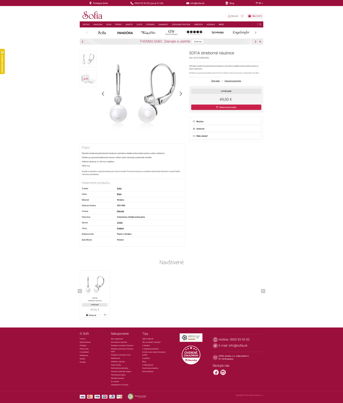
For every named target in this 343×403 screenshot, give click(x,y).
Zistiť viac (221, 42)
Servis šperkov (148, 371)
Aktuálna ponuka (117, 378)
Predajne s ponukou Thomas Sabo (122, 350)
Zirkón (120, 223)
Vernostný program (118, 375)
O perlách (146, 358)
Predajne (83, 345)
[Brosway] (218, 33)
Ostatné (120, 228)
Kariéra (82, 359)
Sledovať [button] (92, 315)
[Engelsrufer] (241, 33)
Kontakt (83, 362)
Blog (144, 362)
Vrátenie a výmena (118, 362)
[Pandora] (125, 33)
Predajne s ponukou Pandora (122, 345)
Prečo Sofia (84, 349)
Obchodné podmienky (119, 368)
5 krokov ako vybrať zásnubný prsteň (153, 353)
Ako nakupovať (117, 339)
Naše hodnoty (85, 342)
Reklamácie (115, 358)
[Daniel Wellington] (171, 33)
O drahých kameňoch (150, 349)
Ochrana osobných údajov (121, 371)
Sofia (119, 188)
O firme (82, 339)
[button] (105, 315)
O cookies (115, 382)
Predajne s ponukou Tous (121, 355)
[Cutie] (194, 33)
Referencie (84, 355)
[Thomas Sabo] (148, 33)
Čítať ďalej (215, 81)
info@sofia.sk (238, 345)
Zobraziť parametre (232, 81)
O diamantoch (147, 365)
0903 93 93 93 (240, 339)
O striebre (146, 345)
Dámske (120, 211)
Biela (119, 194)
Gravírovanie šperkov (150, 368)
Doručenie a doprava (119, 342)
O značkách (84, 352)
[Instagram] (223, 373)
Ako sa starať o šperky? (151, 342)
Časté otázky (116, 365)
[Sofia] (92, 14)
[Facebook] (216, 373)
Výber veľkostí (147, 339)
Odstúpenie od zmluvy (119, 385)
